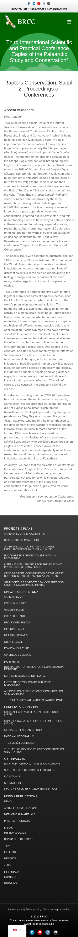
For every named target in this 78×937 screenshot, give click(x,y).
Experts (10, 852)
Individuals (12, 776)
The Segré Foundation (19, 743)
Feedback (11, 883)
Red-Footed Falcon (17, 622)
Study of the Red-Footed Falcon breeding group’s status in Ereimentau (34, 583)
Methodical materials (19, 814)
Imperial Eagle (14, 629)
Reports (10, 858)
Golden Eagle (14, 609)
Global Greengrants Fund (23, 730)
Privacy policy (33, 909)
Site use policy (15, 909)
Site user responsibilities (57, 909)
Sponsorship (13, 783)
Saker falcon (13, 597)
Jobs (7, 865)
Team (7, 845)
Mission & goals (15, 833)
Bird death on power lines (22, 540)
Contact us (12, 877)
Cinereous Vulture (17, 655)
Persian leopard (16, 635)
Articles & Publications (20, 808)
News (8, 801)
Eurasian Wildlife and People (25, 676)
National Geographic (19, 736)
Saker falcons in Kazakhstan (24, 533)
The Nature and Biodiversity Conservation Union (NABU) (34, 750)
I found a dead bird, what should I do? (30, 789)
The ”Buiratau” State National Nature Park (33, 700)
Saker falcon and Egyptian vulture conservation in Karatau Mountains (29, 548)
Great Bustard (14, 616)
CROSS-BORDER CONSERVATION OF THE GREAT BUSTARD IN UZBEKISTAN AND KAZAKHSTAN (33, 574)
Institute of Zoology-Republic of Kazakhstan (27, 683)
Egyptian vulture (16, 648)
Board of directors (18, 839)
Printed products (17, 821)
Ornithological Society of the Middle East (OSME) (34, 722)
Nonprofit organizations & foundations (32, 763)
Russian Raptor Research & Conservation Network (34, 668)
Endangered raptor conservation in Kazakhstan (30, 557)
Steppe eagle (13, 642)
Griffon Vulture (15, 603)
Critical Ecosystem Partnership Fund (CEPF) (31, 713)
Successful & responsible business (29, 770)
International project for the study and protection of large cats (33, 565)
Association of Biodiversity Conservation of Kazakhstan (33, 692)
